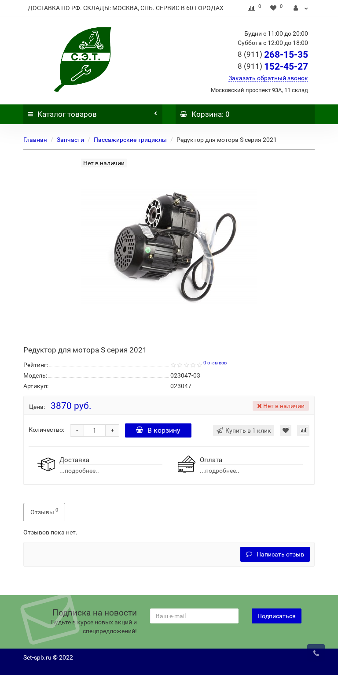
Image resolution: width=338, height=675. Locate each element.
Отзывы (44, 511)
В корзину (163, 430)
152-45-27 (273, 66)
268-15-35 (273, 54)
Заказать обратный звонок (268, 78)
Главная (35, 139)
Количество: (46, 429)
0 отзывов (215, 363)
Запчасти (70, 139)
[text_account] (301, 8)
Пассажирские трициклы (130, 139)
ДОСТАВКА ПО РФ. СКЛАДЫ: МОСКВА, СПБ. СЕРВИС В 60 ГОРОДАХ (126, 7)
